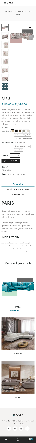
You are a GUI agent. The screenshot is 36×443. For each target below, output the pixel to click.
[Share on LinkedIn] (13, 174)
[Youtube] (21, 428)
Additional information (18, 189)
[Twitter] (15, 428)
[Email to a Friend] (23, 174)
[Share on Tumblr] (15, 174)
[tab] (18, 184)
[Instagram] (27, 428)
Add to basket (12, 161)
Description (18, 184)
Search (18, 440)
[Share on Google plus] (18, 174)
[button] (12, 131)
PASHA (18, 307)
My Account (6, 440)
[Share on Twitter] (11, 174)
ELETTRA (18, 397)
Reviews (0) (18, 194)
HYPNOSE (18, 354)
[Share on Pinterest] (21, 174)
